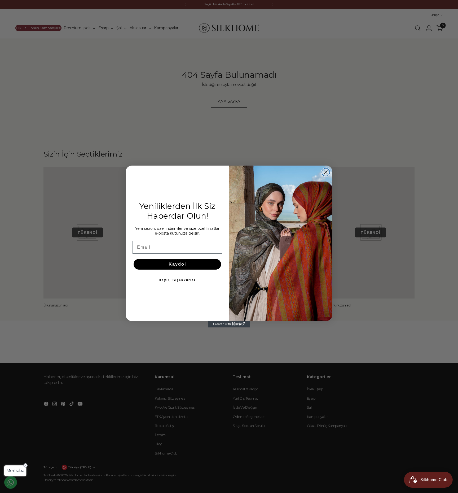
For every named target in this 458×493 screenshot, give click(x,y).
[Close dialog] (326, 172)
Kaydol (177, 264)
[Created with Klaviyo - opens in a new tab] (229, 324)
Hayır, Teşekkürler (177, 280)
